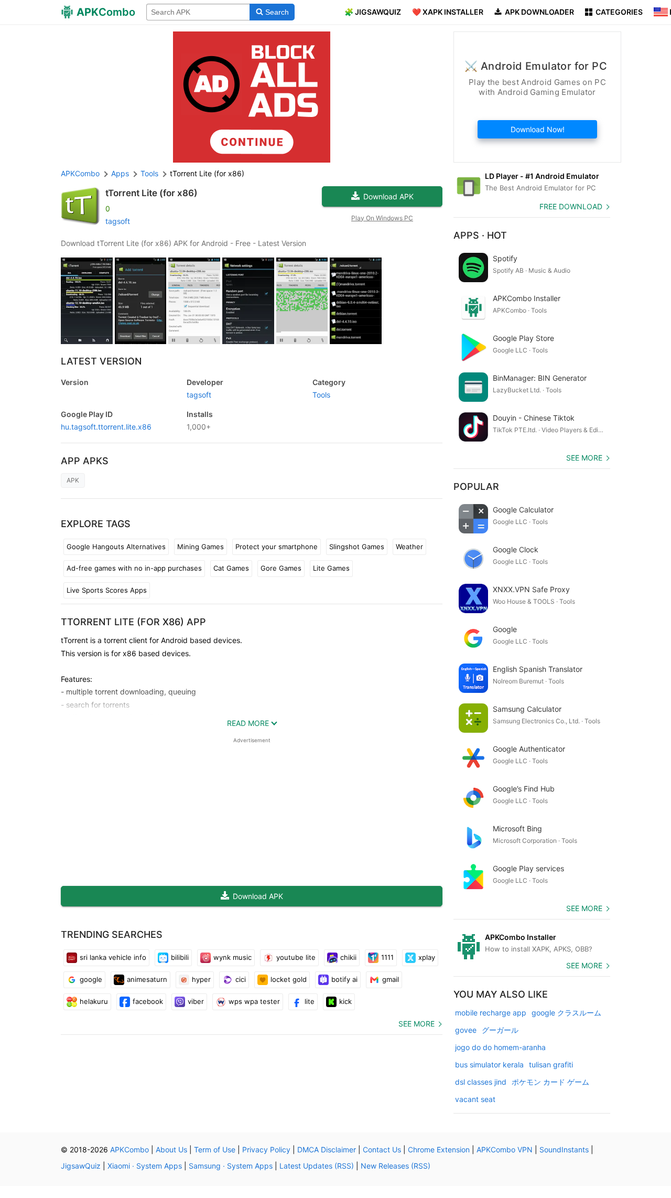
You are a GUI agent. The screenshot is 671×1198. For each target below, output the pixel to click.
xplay (426, 957)
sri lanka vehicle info (113, 957)
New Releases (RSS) (395, 1165)
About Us (171, 1149)
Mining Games (200, 546)
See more (416, 1023)
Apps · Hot (480, 235)
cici (240, 979)
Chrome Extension (439, 1149)
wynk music (232, 957)
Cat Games (231, 568)
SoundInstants (564, 1149)
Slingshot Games (356, 546)
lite (310, 1001)
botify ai (344, 979)
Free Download (570, 206)
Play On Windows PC (382, 218)
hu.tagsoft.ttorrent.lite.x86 (106, 426)
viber (196, 1001)
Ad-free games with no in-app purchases (134, 568)
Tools (321, 394)
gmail (390, 979)
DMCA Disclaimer (326, 1149)
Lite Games (331, 568)
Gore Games (281, 568)
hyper (201, 979)
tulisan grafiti (551, 1064)
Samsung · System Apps (231, 1165)
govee (466, 1029)
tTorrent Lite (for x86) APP (133, 621)
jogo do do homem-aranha (500, 1047)
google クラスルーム (566, 1012)
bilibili (180, 957)
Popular (476, 486)
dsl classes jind (480, 1081)
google (91, 979)
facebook (148, 1001)
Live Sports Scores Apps (107, 590)
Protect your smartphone (276, 546)
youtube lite (296, 957)
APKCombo (80, 173)
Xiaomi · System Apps (144, 1165)
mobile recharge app (490, 1012)
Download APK (388, 196)
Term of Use (214, 1149)
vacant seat (475, 1099)
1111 (387, 957)
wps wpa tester (254, 1001)
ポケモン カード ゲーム (550, 1081)
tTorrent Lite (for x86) (151, 193)
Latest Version (101, 361)
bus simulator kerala (489, 1064)
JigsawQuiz (81, 1165)
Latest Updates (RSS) (316, 1165)
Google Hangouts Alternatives (116, 546)
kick (345, 1001)
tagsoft (117, 221)
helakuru (94, 1001)
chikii (348, 957)
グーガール (500, 1029)
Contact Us (382, 1149)
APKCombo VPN (505, 1149)
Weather (409, 546)
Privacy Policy (266, 1149)
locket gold (288, 979)
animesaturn (147, 979)
